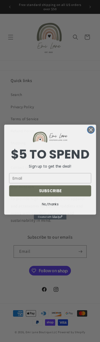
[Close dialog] (90, 129)
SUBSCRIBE (50, 190)
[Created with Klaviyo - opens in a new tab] (50, 215)
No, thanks (50, 203)
